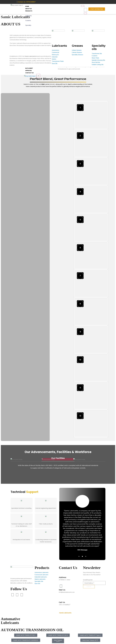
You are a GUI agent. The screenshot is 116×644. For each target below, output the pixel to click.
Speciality (28, 25)
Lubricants (28, 16)
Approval (28, 70)
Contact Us (29, 73)
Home (27, 6)
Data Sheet (29, 68)
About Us (28, 9)
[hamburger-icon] (82, 6)
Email (87, 579)
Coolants (28, 20)
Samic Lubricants (65, 613)
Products (28, 11)
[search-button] (85, 13)
